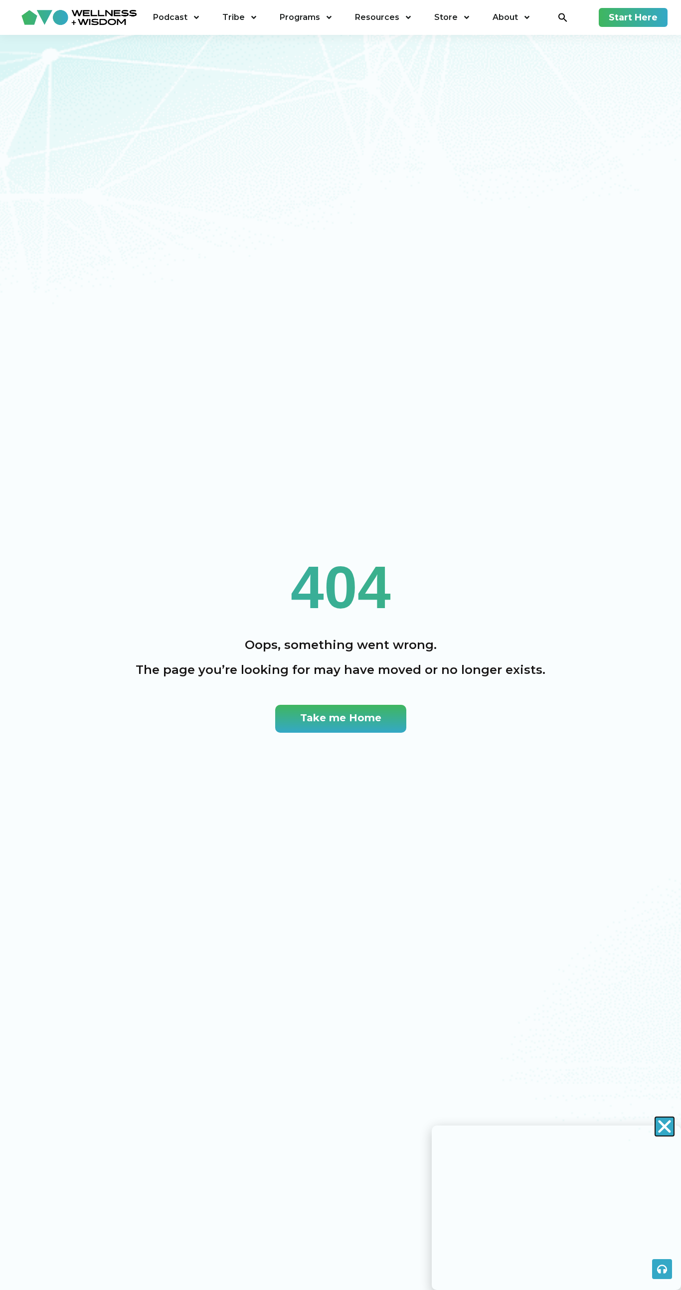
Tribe (233, 17)
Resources (377, 17)
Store (446, 17)
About (505, 17)
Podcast (170, 17)
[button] (563, 17)
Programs (300, 17)
